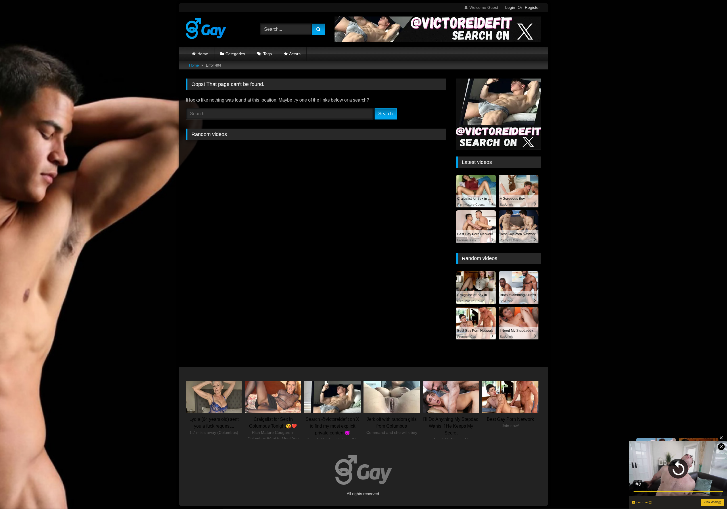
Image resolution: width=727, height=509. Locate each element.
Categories (235, 53)
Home (202, 53)
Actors (294, 53)
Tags (267, 53)
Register (532, 7)
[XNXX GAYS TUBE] (206, 29)
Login (510, 7)
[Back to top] (709, 492)
